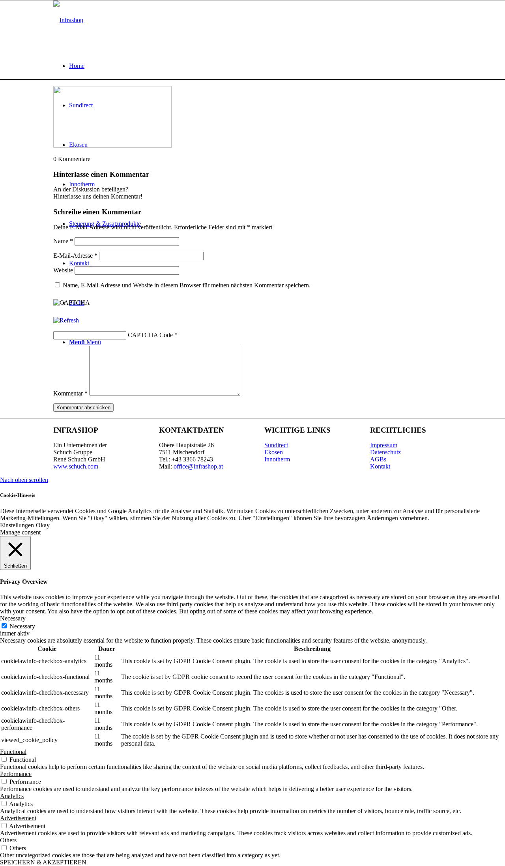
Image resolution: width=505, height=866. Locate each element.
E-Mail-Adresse (75, 255)
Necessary (22, 626)
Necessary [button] (13, 618)
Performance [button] (16, 773)
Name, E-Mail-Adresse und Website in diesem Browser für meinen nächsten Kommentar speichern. (186, 285)
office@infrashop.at (198, 466)
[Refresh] (66, 320)
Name (63, 241)
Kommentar (70, 393)
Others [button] (8, 840)
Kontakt (380, 466)
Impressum (383, 445)
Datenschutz (385, 452)
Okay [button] (43, 525)
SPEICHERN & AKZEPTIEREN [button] (43, 862)
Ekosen (273, 452)
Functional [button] (13, 751)
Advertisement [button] (18, 818)
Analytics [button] (12, 796)
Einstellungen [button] (17, 525)
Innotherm (277, 459)
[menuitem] (260, 66)
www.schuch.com (75, 466)
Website (63, 270)
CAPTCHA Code (150, 335)
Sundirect (276, 445)
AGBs (378, 459)
